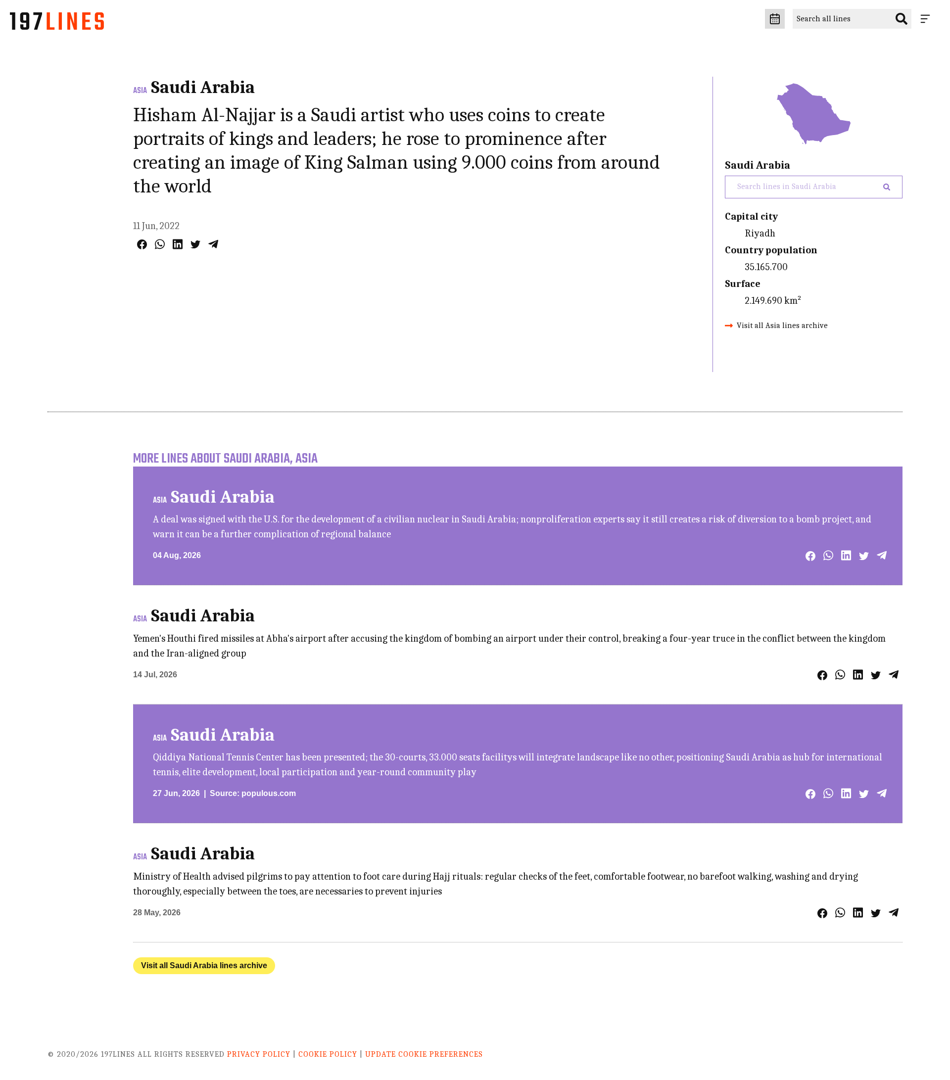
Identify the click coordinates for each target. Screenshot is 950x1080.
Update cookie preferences (424, 1054)
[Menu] (927, 19)
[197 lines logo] (57, 23)
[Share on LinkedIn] (178, 244)
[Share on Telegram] (213, 244)
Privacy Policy (258, 1054)
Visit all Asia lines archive (782, 325)
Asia (140, 91)
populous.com (268, 793)
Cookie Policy (327, 1054)
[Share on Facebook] (142, 244)
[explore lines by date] (775, 19)
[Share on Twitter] (195, 244)
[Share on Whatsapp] (160, 244)
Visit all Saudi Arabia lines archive (204, 965)
